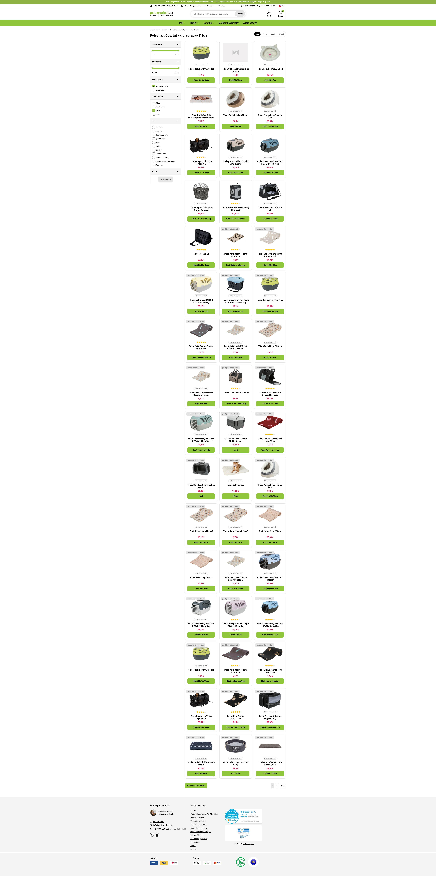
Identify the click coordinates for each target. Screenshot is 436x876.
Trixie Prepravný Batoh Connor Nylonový (270, 393)
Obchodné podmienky (199, 828)
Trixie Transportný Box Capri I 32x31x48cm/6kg (235, 624)
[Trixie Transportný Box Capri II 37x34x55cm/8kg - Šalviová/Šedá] (201, 422)
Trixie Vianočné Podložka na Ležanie (235, 70)
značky (193, 846)
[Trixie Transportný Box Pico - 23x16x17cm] (201, 653)
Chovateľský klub (197, 835)
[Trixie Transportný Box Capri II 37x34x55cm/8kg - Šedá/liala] (201, 607)
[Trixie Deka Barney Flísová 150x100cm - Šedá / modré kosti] (201, 330)
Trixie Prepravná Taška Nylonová (201, 162)
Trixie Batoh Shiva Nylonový (235, 392)
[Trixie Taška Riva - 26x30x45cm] (201, 237)
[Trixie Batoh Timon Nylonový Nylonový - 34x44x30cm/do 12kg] (235, 191)
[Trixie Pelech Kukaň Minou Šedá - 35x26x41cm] (270, 99)
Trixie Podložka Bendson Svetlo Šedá (270, 763)
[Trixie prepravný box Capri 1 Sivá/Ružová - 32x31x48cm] (235, 145)
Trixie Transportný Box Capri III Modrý (270, 578)
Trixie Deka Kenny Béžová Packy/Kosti (270, 255)
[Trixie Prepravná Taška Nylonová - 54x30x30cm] (201, 700)
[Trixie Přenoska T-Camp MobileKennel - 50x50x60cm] (235, 422)
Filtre (154, 171)
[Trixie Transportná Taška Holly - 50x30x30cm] (270, 191)
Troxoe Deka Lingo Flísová (235, 531)
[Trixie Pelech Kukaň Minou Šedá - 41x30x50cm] (270, 469)
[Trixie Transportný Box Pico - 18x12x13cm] (201, 52)
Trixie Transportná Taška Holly (270, 208)
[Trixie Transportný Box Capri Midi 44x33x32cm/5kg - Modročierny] (235, 284)
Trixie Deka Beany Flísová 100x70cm (235, 255)
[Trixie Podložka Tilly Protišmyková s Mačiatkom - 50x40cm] (201, 99)
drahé (281, 34)
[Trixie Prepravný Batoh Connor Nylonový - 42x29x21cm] (270, 376)
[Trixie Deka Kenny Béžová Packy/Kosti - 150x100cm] (270, 237)
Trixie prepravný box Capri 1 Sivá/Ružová (236, 162)
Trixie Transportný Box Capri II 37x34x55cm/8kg (270, 162)
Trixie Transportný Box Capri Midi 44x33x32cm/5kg (235, 301)
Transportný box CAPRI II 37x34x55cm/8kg (201, 301)
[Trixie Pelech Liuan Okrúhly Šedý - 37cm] (235, 746)
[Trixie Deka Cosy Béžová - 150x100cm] (270, 515)
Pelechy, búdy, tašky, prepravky (181, 30)
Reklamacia (194, 842)
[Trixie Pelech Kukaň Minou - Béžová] (235, 99)
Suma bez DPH (158, 44)
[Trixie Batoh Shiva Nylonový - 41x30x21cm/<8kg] (235, 376)
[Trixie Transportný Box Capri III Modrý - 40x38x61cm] (270, 561)
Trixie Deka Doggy (235, 485)
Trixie (199, 30)
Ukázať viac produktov (196, 786)
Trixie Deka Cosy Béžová (270, 531)
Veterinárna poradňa (198, 825)
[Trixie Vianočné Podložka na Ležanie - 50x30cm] (235, 52)
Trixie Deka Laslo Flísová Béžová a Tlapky (201, 393)
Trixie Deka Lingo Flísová (270, 346)
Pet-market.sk (155, 30)
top (257, 34)
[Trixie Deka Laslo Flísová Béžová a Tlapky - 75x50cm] (201, 376)
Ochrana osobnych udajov (200, 832)
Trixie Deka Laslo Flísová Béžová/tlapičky (235, 578)
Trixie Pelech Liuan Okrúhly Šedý (235, 763)
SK (283, 6)
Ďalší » (283, 786)
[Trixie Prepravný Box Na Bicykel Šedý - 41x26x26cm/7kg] (270, 700)
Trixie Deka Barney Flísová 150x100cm (201, 347)
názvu (264, 34)
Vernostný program (198, 821)
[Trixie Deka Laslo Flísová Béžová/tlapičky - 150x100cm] (235, 561)
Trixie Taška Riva (201, 254)
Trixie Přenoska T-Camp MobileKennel (235, 439)
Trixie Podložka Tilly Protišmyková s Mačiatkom (201, 116)
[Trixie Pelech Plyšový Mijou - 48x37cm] (270, 52)
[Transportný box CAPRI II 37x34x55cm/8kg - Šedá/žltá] (201, 284)
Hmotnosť (156, 62)
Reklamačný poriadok (198, 839)
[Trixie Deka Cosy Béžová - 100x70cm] (201, 561)
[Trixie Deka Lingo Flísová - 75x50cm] (270, 330)
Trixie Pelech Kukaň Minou (235, 115)
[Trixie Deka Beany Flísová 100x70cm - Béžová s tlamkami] (235, 237)
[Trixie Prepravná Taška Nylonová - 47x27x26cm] (201, 145)
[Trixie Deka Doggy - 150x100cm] (235, 469)
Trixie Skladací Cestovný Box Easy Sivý (201, 486)
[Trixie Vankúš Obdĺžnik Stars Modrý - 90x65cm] (201, 746)
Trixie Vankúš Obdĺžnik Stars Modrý (201, 763)
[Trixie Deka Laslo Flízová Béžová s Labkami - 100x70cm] (235, 330)
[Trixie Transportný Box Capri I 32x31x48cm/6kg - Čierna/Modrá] (270, 607)
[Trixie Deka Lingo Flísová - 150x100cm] (201, 515)
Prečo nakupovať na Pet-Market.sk (204, 814)
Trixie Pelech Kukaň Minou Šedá (270, 116)
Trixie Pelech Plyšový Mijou (270, 69)
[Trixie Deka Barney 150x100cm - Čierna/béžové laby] (235, 700)
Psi (165, 30)
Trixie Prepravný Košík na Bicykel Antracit (201, 208)
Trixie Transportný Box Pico (201, 69)
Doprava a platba (197, 817)
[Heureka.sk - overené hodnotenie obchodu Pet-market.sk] (243, 816)
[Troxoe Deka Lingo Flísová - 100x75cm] (235, 515)
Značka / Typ (157, 96)
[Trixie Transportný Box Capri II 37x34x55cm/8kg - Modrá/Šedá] (270, 145)
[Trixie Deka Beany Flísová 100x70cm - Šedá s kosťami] (235, 653)
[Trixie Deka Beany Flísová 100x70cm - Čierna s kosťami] (270, 653)
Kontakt (193, 810)
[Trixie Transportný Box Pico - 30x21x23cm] (270, 284)
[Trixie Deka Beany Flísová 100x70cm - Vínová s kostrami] (270, 422)
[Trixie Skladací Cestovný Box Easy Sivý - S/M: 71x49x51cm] (201, 469)
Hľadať (240, 14)
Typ (153, 121)
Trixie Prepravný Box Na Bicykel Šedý (270, 717)
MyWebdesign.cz (248, 844)
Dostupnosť (157, 79)
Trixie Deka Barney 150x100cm (235, 717)
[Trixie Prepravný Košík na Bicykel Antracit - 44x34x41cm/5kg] (201, 191)
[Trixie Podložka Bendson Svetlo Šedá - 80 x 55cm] (270, 746)
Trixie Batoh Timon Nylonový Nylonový (235, 208)
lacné (273, 34)
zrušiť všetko (165, 179)
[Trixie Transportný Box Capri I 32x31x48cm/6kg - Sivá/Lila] (235, 607)
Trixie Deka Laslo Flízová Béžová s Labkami (235, 347)
